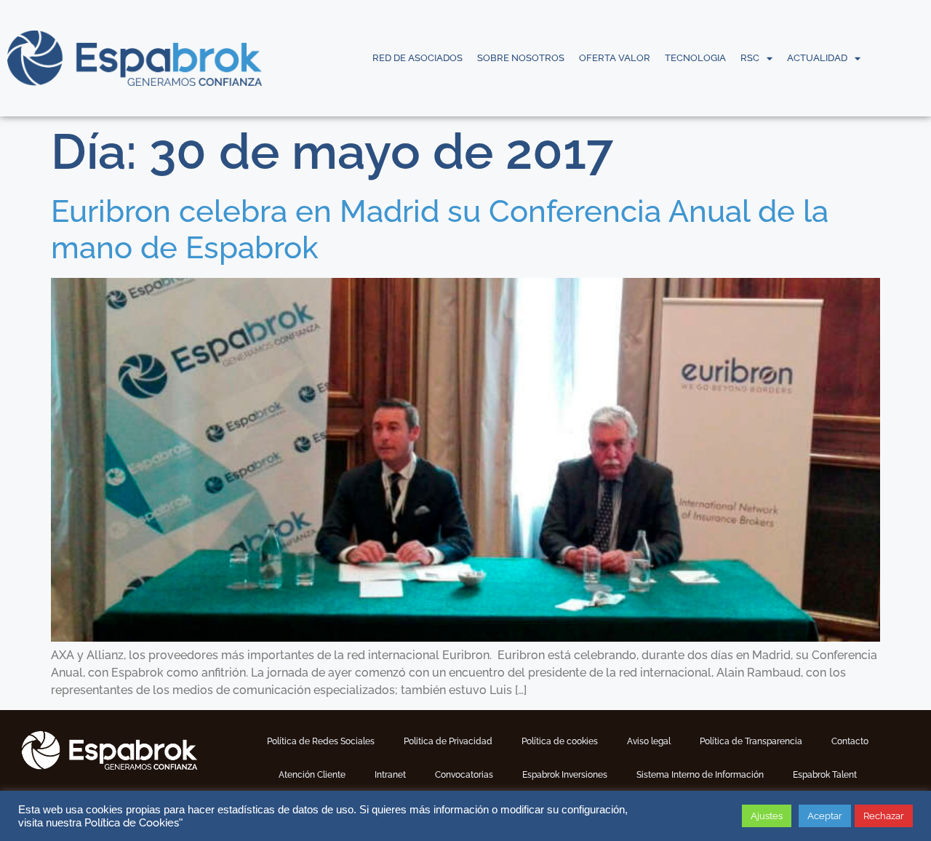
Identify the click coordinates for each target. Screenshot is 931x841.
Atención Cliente (312, 775)
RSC (749, 57)
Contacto (849, 741)
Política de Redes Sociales (321, 741)
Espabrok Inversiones (564, 775)
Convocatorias (464, 775)
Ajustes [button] (767, 815)
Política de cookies (560, 741)
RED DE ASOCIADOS (417, 57)
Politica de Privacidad (448, 741)
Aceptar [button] (824, 815)
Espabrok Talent (825, 775)
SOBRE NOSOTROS (520, 57)
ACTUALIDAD (817, 57)
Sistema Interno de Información (700, 775)
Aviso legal (649, 741)
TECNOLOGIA (695, 57)
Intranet (390, 775)
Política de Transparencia (751, 741)
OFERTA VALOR (614, 57)
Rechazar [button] (883, 815)
